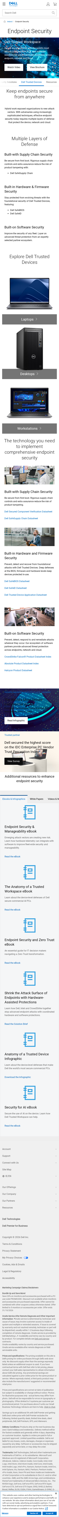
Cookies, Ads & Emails (13, 1264)
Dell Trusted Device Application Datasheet (25, 595)
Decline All (34, 1513)
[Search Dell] (53, 13)
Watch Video (13, 67)
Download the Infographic (18, 1077)
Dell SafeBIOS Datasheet (17, 581)
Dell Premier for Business (15, 1225)
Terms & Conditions (12, 1244)
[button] (48, 4)
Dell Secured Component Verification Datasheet (28, 511)
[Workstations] (29, 406)
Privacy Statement (11, 1251)
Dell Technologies (11, 1219)
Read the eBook (12, 856)
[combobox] (29, 12)
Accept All (49, 1513)
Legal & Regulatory (11, 1271)
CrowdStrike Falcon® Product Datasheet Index (27, 656)
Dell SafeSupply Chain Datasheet (21, 518)
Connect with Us (10, 1162)
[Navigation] (4, 4)
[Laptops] (29, 297)
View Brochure (37, 67)
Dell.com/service (42, 1339)
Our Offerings (9, 1187)
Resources (7, 1207)
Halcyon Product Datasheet (18, 670)
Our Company (9, 1194)
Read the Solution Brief (16, 1024)
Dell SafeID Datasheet (15, 588)
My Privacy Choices (12, 1257)
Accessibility (8, 1278)
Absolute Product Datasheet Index (21, 663)
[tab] (14, 799)
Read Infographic (16, 720)
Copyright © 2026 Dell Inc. (15, 1237)
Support (6, 1156)
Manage (5, 1513)
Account (6, 1149)
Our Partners (8, 1200)
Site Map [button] (6, 1169)
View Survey (13, 761)
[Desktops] (29, 352)
